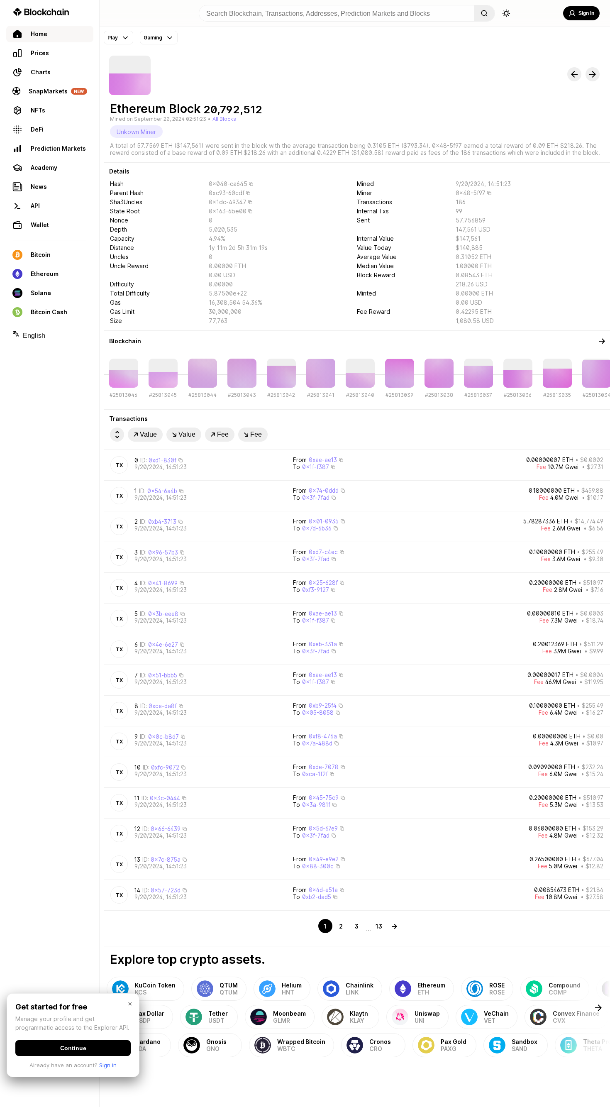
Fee (223, 434)
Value (148, 434)
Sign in (108, 1065)
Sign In (586, 13)
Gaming (153, 37)
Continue (73, 1048)
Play (112, 37)
